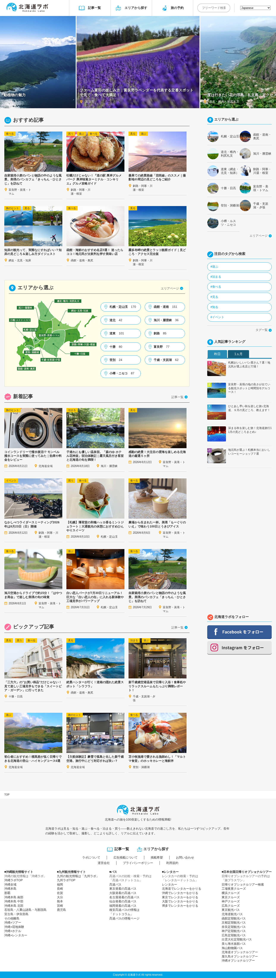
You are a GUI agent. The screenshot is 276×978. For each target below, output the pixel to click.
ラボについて (91, 857)
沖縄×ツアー (12, 922)
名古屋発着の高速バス (124, 897)
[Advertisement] (239, 542)
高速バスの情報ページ (124, 918)
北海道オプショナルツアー (240, 952)
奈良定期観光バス (234, 927)
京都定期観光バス (234, 922)
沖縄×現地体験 (14, 927)
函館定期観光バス (234, 918)
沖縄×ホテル (12, 931)
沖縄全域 (10, 884)
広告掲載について (125, 857)
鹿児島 (61, 909)
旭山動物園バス (232, 948)
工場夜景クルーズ (234, 888)
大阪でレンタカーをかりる (180, 901)
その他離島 (11, 918)
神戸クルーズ (231, 901)
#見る (214, 296)
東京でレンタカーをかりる (180, 897)
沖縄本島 (10, 888)
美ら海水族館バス (234, 943)
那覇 (7, 893)
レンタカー (169, 884)
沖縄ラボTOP (13, 880)
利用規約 (172, 863)
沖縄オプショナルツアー (238, 960)
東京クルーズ (231, 897)
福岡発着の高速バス (122, 905)
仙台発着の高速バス (122, 901)
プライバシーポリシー (138, 863)
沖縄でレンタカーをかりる (180, 893)
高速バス (115, 884)
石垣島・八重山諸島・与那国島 (25, 909)
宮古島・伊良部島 (16, 914)
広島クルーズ (231, 905)
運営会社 (104, 863)
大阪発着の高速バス (122, 893)
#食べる (215, 286)
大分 (60, 897)
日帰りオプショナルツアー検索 (243, 884)
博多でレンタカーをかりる (180, 905)
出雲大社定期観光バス (237, 939)
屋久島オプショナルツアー (240, 956)
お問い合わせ (185, 857)
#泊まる (215, 276)
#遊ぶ (214, 266)
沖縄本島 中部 (13, 901)
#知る (214, 307)
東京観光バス (231, 909)
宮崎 (60, 905)
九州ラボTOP (66, 880)
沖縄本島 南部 (13, 897)
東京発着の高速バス (122, 888)
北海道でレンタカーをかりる (181, 888)
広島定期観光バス (234, 935)
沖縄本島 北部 (13, 905)
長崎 (60, 888)
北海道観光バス (232, 914)
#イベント (217, 317)
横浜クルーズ (231, 893)
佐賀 (60, 893)
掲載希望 (157, 857)
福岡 (60, 884)
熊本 (60, 901)
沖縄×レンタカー (15, 935)
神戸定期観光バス (234, 931)
